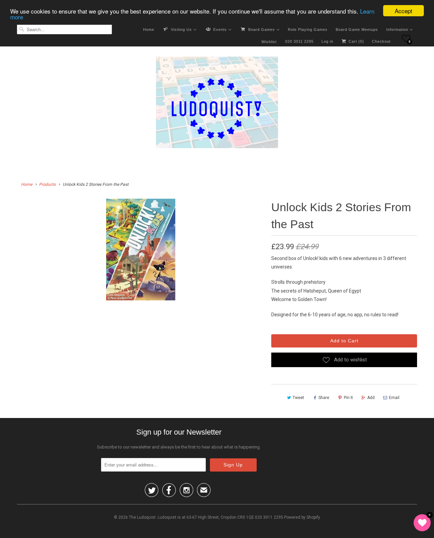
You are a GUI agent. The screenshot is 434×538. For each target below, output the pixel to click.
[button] (406, 38)
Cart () (355, 41)
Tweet (298, 397)
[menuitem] (148, 29)
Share (323, 397)
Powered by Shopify (302, 517)
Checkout (381, 41)
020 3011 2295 (299, 41)
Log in (327, 41)
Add (371, 397)
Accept (403, 10)
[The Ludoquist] (217, 104)
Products (47, 184)
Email (394, 397)
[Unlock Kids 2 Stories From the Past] (140, 249)
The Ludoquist (142, 517)
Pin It (348, 397)
